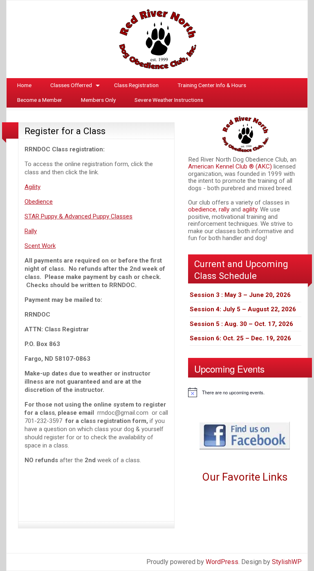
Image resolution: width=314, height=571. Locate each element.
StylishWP (287, 562)
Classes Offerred (71, 85)
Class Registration (136, 85)
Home (24, 85)
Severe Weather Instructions (169, 100)
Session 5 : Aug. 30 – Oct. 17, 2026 (241, 324)
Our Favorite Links (244, 477)
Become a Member (39, 100)
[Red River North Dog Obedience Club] (157, 39)
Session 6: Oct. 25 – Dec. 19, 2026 (240, 338)
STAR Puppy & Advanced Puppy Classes (78, 216)
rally (225, 209)
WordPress (222, 562)
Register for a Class (65, 131)
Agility (32, 187)
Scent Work (40, 246)
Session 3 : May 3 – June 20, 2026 (240, 295)
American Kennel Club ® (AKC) (231, 166)
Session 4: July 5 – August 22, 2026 (243, 309)
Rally (31, 231)
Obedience (39, 201)
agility (249, 209)
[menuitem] (24, 85)
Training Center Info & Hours (211, 85)
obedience (202, 209)
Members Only (98, 100)
